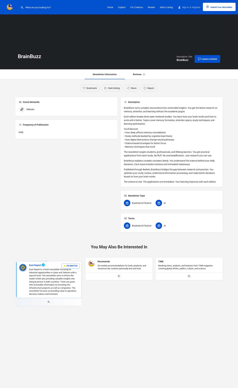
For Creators (136, 7)
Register (196, 7)
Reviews (138, 74)
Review (151, 7)
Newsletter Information (105, 74)
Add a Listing (166, 7)
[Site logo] (10, 7)
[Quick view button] (48, 302)
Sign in (185, 7)
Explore (121, 7)
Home (110, 7)
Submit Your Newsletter (221, 7)
